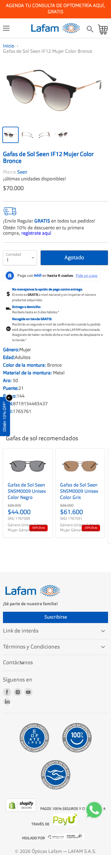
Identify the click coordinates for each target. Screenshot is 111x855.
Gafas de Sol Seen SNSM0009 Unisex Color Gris (79, 488)
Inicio (8, 46)
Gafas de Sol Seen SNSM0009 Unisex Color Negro (27, 488)
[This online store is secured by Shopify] (21, 807)
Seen (22, 169)
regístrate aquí (36, 230)
